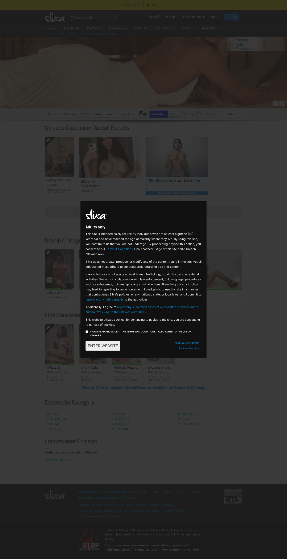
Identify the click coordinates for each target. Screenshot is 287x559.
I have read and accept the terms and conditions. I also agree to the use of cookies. (140, 333)
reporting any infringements (105, 299)
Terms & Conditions (119, 249)
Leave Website (189, 348)
